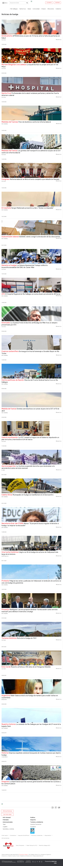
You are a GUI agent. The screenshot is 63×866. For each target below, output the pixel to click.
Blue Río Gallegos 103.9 (44, 845)
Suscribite (49, 2)
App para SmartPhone (23, 835)
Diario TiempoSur (20, 845)
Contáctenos (13, 835)
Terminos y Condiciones (36, 835)
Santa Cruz (23, 9)
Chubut (43, 9)
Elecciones (51, 9)
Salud (29, 9)
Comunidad (36, 9)
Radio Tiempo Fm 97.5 (31, 845)
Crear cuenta (5, 835)
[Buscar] (27, 2)
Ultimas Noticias (5, 838)
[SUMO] (37, 861)
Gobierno (58, 9)
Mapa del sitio (48, 835)
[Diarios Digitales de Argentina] (28, 861)
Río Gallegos (14, 9)
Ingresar (57, 2)
